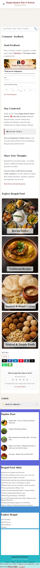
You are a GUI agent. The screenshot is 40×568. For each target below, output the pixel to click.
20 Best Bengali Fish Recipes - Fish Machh (13, 496)
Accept (21, 566)
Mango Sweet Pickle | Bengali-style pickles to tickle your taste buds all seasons (22, 447)
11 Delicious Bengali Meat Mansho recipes (13, 493)
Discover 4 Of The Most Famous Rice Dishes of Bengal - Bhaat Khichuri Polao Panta (18, 499)
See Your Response (10, 94)
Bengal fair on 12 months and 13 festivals (12, 472)
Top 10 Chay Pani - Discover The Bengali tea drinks (15, 483)
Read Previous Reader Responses (15, 184)
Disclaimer (31, 562)
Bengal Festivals (6, 522)
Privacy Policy (13, 566)
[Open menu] (4, 4)
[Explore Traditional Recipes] (20, 254)
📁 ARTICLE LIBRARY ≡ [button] (12, 404)
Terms (24, 562)
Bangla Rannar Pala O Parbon (20, 2)
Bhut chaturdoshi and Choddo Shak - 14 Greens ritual (23, 438)
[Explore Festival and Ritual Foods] (20, 330)
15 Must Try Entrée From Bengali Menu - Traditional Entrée (18, 490)
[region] (20, 542)
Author (13, 562)
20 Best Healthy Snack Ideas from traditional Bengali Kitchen (18, 480)
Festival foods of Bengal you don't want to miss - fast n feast (17, 475)
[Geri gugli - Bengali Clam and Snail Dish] (4, 456)
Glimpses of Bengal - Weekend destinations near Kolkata (17, 505)
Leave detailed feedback (20, 387)
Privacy (19, 562)
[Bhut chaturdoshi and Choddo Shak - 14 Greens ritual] (4, 439)
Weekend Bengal (6, 525)
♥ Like (5, 356)
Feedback (4, 527)
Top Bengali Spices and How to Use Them (13, 478)
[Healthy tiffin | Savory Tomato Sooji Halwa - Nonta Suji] (4, 423)
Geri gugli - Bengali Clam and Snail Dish (21, 454)
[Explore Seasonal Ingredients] (20, 292)
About (7, 562)
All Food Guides (5, 520)
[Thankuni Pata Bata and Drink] (4, 431)
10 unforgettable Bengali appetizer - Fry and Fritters (15, 503)
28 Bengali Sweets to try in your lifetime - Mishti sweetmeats (18, 485)
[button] (4, 360)
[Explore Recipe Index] (20, 216)
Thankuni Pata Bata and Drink (17, 429)
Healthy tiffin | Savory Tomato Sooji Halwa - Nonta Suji (22, 422)
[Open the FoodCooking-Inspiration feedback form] (20, 75)
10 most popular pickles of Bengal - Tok (12, 488)
